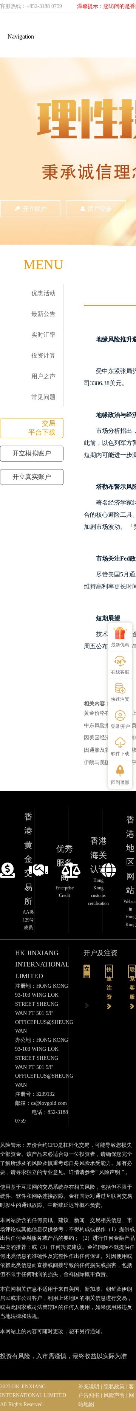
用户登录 (100, 209)
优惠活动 (43, 293)
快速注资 (109, 972)
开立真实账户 (31, 476)
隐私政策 (114, 1386)
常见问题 (43, 397)
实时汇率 (43, 334)
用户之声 (43, 376)
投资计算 (43, 355)
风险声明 (109, 1172)
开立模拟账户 (31, 453)
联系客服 (132, 972)
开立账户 (35, 209)
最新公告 (43, 314)
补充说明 (88, 1386)
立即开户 (87, 972)
